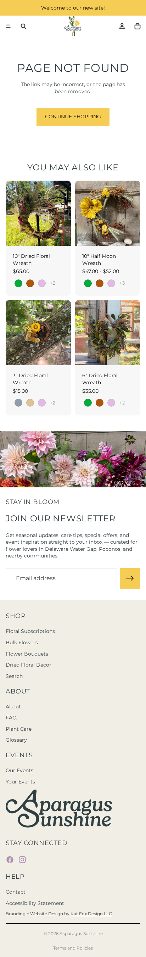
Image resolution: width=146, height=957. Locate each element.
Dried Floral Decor (28, 665)
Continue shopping (73, 116)
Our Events (19, 770)
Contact (16, 892)
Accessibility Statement (35, 903)
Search (14, 676)
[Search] (23, 26)
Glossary (16, 740)
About (13, 706)
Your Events (20, 781)
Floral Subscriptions (30, 631)
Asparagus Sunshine (81, 933)
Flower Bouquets (27, 654)
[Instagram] (22, 859)
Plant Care (19, 729)
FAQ (11, 717)
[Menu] (8, 26)
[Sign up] (130, 578)
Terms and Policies (73, 948)
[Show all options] (52, 283)
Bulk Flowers (22, 642)
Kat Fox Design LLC (91, 913)
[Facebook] (10, 859)
